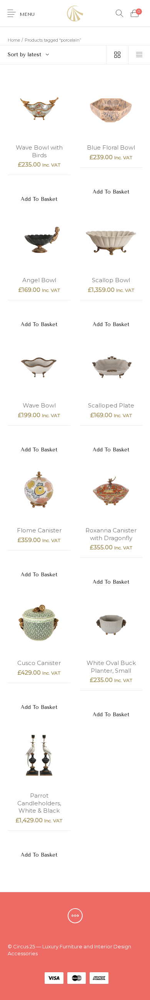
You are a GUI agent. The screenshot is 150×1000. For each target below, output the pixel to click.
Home (14, 40)
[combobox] (53, 54)
